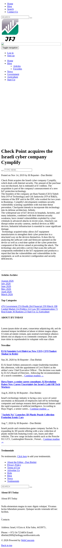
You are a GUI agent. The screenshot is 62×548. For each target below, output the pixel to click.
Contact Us (12, 12)
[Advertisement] (31, 114)
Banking (18, 311)
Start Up (11, 79)
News (10, 71)
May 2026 (6, 289)
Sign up (11, 55)
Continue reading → (34, 375)
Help (9, 473)
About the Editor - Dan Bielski (21, 462)
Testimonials (13, 481)
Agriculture (12, 77)
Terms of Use (13, 467)
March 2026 (7, 294)
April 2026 (6, 291)
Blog (9, 6)
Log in (10, 53)
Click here (22, 456)
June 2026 (6, 286)
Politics (22, 309)
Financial (36, 306)
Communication (46, 309)
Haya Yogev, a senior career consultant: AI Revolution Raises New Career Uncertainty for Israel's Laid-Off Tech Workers (30, 384)
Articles (17, 66)
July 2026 (6, 283)
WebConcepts (27, 540)
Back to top (6, 545)
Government (13, 74)
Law (32, 309)
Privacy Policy (14, 465)
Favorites (17, 69)
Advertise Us (13, 470)
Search (10, 9)
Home (10, 3)
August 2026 (7, 281)
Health (23, 306)
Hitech (48, 306)
